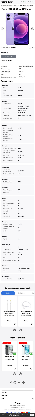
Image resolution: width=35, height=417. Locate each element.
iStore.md (4, 395)
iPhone (10, 5)
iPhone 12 (16, 5)
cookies (8, 414)
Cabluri (8, 293)
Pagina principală (4, 5)
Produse (4, 392)
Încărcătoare (21, 293)
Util (3, 398)
